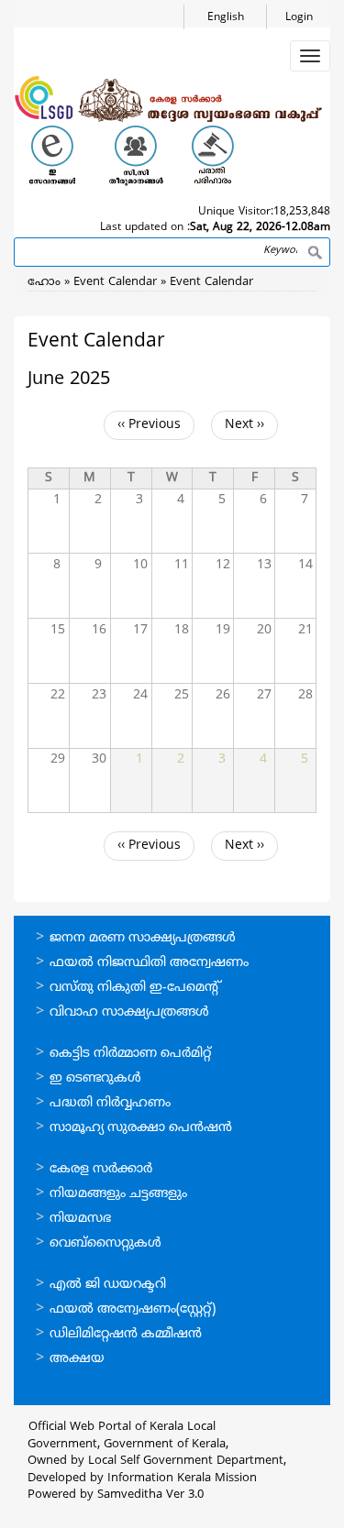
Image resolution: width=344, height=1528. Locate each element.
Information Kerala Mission (182, 1478)
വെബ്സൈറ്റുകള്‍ (105, 1243)
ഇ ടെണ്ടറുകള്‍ (95, 1078)
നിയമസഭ (80, 1218)
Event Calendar (117, 282)
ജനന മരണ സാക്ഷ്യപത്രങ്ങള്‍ (143, 938)
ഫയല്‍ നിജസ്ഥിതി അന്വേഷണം (149, 963)
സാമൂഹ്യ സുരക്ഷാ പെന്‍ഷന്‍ (141, 1128)
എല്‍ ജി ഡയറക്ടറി (108, 1284)
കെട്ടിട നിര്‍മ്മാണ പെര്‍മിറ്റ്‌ (130, 1053)
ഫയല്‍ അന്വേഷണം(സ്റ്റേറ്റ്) (133, 1309)
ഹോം (44, 282)
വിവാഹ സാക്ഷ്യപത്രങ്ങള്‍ (129, 1012)
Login (299, 18)
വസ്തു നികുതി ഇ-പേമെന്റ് (135, 987)
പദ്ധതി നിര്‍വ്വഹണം (110, 1103)
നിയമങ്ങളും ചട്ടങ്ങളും (118, 1194)
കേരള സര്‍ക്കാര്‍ (101, 1169)
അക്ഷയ (77, 1359)
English (225, 18)
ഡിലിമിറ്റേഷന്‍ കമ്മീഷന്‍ (126, 1334)
